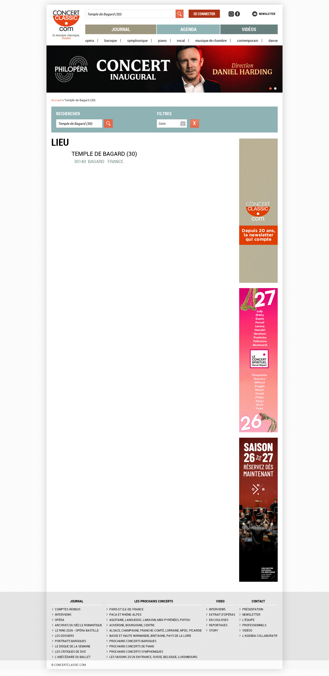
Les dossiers (64, 636)
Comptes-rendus (67, 609)
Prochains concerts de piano (131, 646)
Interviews (63, 614)
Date (162, 123)
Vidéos (249, 29)
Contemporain (247, 40)
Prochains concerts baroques (132, 641)
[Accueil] (66, 38)
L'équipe (248, 620)
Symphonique (137, 40)
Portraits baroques (70, 641)
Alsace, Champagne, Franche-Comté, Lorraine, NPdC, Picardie (155, 630)
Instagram (231, 14)
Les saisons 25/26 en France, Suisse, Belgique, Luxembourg (153, 657)
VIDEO (220, 601)
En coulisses (218, 620)
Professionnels (254, 625)
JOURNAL (76, 601)
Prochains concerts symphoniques (136, 651)
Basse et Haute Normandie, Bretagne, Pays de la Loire (150, 636)
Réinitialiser (194, 123)
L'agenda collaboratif (260, 636)
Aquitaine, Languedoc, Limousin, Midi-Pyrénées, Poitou (149, 620)
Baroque (110, 40)
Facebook (237, 14)
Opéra (89, 40)
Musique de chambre (211, 40)
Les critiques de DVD (70, 651)
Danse (273, 40)
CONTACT (258, 601)
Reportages (218, 625)
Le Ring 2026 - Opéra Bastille (77, 630)
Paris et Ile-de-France (126, 609)
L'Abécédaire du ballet (73, 657)
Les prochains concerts (153, 601)
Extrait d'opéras (222, 614)
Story (213, 630)
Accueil (56, 100)
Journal (121, 29)
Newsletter (267, 14)
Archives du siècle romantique (78, 625)
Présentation (252, 609)
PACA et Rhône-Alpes (125, 614)
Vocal (181, 40)
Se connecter (204, 13)
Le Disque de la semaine (72, 646)
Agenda (188, 29)
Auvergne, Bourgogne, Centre (132, 625)
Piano (162, 40)
